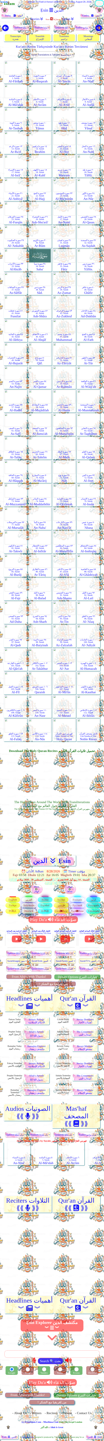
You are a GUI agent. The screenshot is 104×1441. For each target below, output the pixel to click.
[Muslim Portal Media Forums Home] (99, 6)
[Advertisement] (52, 776)
